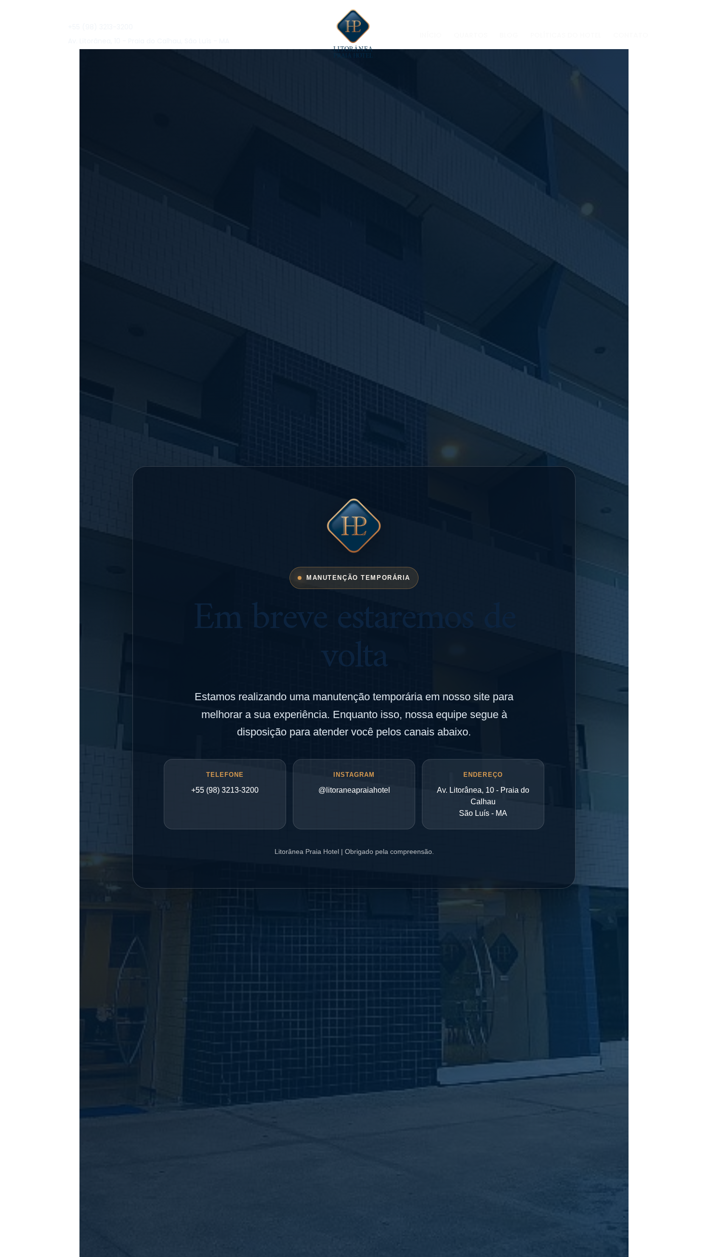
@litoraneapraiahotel (354, 790)
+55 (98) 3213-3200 (225, 790)
